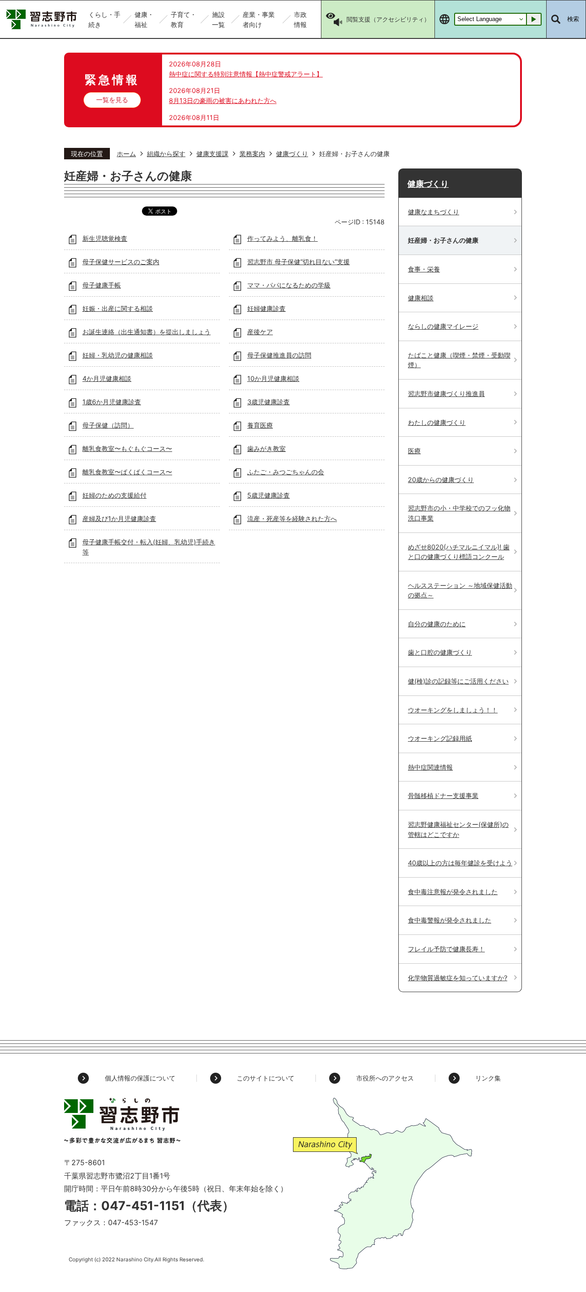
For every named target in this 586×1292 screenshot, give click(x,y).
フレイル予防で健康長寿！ (446, 949)
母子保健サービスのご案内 (120, 262)
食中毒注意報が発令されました (453, 892)
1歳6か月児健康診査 (111, 402)
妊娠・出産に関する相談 (117, 308)
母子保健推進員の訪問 (279, 355)
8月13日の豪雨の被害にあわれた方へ (223, 100)
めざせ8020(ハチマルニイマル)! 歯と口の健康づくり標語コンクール (459, 552)
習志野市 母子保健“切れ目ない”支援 (298, 262)
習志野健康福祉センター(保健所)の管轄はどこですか (458, 829)
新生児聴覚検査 (104, 238)
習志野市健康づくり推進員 (446, 393)
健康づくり (292, 153)
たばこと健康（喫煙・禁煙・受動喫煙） (459, 360)
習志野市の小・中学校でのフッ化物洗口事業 (459, 513)
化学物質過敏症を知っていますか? (457, 978)
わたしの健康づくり (437, 422)
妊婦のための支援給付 (114, 495)
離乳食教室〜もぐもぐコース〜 (127, 448)
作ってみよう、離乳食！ (282, 238)
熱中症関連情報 (430, 767)
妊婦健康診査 (266, 308)
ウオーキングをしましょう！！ (453, 710)
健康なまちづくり (433, 212)
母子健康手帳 (101, 285)
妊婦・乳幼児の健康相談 (117, 355)
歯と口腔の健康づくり (440, 652)
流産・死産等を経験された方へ (292, 518)
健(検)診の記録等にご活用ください (458, 681)
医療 (414, 451)
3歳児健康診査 (268, 402)
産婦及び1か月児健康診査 (119, 518)
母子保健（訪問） (108, 425)
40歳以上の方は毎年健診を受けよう (460, 863)
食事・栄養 (424, 269)
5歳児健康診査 (268, 495)
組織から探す (166, 153)
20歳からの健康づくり (441, 479)
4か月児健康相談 (106, 378)
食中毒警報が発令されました (449, 920)
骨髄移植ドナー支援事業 (443, 795)
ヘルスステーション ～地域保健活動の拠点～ (460, 590)
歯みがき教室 (266, 448)
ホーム (126, 153)
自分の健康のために (437, 624)
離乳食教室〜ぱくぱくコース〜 (127, 472)
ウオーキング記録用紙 (440, 738)
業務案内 (252, 153)
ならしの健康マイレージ (443, 326)
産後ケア (260, 332)
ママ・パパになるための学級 (289, 285)
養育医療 (260, 425)
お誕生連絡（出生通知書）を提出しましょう (146, 332)
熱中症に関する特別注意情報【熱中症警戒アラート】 (246, 74)
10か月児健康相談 (273, 378)
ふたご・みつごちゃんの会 (285, 472)
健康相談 (421, 298)
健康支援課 (212, 153)
